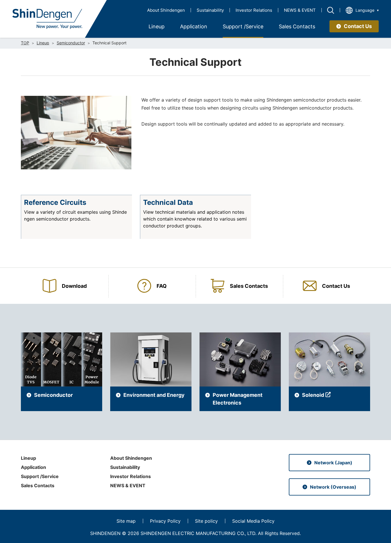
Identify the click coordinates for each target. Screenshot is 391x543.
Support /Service (40, 476)
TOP (25, 43)
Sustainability (210, 10)
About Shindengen (166, 10)
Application (33, 467)
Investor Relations (254, 10)
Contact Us (358, 26)
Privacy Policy (165, 521)
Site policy (206, 521)
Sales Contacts (37, 485)
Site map (126, 521)
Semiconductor (71, 43)
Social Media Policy (253, 521)
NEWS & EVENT (300, 10)
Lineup (43, 43)
